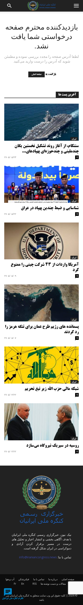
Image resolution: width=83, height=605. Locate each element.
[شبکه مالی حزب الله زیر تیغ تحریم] (41, 365)
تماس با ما (38, 579)
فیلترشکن (23, 579)
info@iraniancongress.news (38, 557)
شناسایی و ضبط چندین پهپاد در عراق (50, 208)
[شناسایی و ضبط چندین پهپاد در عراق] (41, 184)
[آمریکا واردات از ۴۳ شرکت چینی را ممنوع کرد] (41, 241)
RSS (35, 584)
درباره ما (52, 579)
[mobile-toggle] (76, 6)
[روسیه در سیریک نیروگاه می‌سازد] (41, 421)
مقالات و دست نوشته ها (53, 584)
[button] (10, 6)
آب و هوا (10, 579)
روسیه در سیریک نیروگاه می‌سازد (52, 446)
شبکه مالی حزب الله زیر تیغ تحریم (52, 389)
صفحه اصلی (36, 74)
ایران (74, 138)
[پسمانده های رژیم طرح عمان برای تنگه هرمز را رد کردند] (41, 302)
